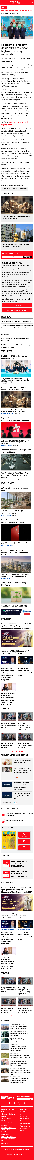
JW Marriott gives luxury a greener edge (14, 489)
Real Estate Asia (15, 1076)
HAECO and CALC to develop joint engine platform (14, 357)
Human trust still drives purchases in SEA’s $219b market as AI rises (18, 1064)
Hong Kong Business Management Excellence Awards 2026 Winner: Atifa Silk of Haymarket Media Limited (8, 698)
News (4, 7)
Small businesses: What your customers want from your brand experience (22, 770)
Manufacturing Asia (8, 1139)
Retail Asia (13, 1060)
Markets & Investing (7, 445)
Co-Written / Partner (7, 666)
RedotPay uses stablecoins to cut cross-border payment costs (14, 521)
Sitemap (22, 1121)
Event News (7, 619)
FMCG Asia (5, 1141)
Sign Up (24, 848)
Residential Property (7, 11)
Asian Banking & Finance (6, 1124)
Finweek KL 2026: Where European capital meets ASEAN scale (25, 672)
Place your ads (25, 1126)
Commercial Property (7, 413)
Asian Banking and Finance (18, 1024)
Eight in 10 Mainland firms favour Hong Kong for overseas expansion (15, 419)
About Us (23, 1114)
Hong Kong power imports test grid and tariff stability (25, 745)
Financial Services (6, 545)
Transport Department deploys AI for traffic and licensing (16, 451)
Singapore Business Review (18, 1031)
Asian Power (14, 1044)
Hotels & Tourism (6, 515)
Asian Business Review (16, 1038)
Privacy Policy (25, 1118)
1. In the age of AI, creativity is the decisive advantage (17, 321)
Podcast (22, 1130)
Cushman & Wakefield (10, 189)
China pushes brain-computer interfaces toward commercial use (20, 1072)
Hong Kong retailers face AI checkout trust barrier (8, 725)
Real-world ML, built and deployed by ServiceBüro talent (22, 796)
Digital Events (24, 1128)
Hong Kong (28, 11)
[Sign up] (31, 1099)
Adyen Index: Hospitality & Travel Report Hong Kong (19, 814)
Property (23, 189)
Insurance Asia (14, 1053)
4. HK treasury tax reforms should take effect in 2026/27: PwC (15, 339)
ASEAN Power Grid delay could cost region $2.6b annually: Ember (18, 1048)
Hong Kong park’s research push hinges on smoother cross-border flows (14, 552)
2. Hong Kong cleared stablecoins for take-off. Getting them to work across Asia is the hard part (17, 327)
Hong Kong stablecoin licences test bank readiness (8, 745)
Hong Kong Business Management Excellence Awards (19, 874)
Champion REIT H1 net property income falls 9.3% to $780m (13, 389)
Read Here (24, 836)
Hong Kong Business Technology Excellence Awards (19, 864)
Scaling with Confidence (14, 820)
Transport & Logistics (7, 479)
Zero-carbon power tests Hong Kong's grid (13, 584)
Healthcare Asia (6, 1132)
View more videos (17, 751)
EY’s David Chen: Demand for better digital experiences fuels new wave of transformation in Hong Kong (7, 674)
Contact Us (24, 1116)
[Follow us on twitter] (19, 1103)
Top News (6, 351)
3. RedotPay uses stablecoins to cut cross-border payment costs (15, 333)
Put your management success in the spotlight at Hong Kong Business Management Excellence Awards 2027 (16, 626)
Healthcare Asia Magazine (17, 1068)
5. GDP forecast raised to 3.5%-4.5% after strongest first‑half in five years (16, 346)
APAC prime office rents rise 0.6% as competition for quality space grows (19, 1080)
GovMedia (4, 1143)
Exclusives (7, 483)
